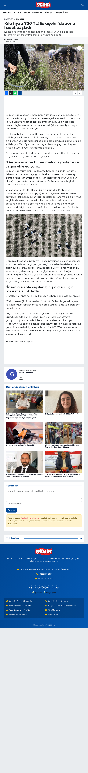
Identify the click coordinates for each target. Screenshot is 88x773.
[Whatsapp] (52, 587)
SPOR (27, 12)
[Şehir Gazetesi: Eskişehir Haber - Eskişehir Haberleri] (43, 5)
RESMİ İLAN (62, 12)
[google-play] (49, 592)
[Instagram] (40, 587)
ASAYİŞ (17, 12)
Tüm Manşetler (54, 610)
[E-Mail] (21, 378)
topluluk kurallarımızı (30, 518)
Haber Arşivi (53, 614)
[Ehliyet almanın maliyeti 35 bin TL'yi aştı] (63, 401)
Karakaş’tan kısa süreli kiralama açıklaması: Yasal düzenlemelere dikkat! (24, 475)
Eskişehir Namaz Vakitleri (20, 605)
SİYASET (49, 12)
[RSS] (57, 587)
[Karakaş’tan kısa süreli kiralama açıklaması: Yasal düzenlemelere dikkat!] (24, 462)
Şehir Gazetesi (26, 373)
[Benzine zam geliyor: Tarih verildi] (24, 432)
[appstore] (37, 592)
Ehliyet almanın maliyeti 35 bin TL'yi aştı (61, 414)
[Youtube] (48, 587)
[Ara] (82, 4)
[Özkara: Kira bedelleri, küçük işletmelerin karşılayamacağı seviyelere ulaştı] (63, 462)
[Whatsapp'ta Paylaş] (15, 93)
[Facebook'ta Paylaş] (6, 93)
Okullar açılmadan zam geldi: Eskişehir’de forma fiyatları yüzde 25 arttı (63, 446)
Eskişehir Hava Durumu (58, 601)
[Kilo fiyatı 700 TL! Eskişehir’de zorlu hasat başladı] (44, 67)
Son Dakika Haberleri (18, 614)
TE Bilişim (50, 625)
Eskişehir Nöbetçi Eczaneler (21, 601)
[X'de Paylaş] (11, 93)
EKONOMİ (37, 12)
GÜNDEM (6, 12)
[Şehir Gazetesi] (11, 374)
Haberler (8, 19)
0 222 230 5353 (46, 574)
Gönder (11, 510)
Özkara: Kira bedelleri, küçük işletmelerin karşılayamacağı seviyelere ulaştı (62, 475)
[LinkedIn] (44, 587)
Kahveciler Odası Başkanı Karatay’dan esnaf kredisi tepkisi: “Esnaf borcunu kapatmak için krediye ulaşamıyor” (22, 416)
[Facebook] (31, 587)
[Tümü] (81, 538)
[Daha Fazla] (20, 93)
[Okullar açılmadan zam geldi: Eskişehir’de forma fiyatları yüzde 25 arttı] (63, 432)
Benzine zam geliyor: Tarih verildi (20, 445)
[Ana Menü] (5, 5)
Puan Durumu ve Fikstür (19, 610)
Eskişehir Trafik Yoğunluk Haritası (62, 605)
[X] (35, 587)
